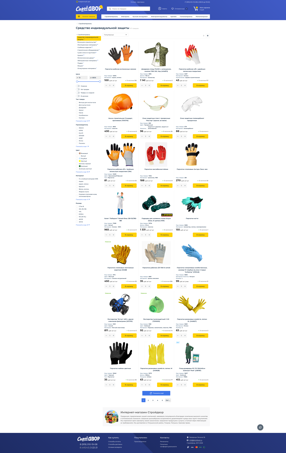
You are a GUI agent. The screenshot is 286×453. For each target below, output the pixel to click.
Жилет (81, 110)
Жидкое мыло (84, 191)
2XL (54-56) (82, 209)
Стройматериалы (111, 16)
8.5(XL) (81, 214)
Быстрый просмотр (120, 63)
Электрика (125, 16)
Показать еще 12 (82, 121)
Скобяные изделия (84, 47)
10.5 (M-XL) (82, 217)
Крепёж (173, 16)
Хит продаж (85, 89)
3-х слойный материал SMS (88, 179)
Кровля (80, 55)
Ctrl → (168, 400)
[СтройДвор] (89, 7)
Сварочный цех (84, 1)
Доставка (140, 2)
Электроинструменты (159, 16)
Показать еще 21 (82, 225)
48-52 (81, 222)
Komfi (81, 133)
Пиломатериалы (186, 16)
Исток (81, 141)
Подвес (80, 63)
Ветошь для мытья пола (87, 102)
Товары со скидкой (87, 93)
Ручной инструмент (140, 16)
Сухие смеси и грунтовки (87, 52)
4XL (80, 211)
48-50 (81, 219)
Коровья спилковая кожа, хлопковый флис (88, 195)
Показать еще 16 (82, 172)
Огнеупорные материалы (87, 68)
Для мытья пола (84, 105)
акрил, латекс (84, 184)
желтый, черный (85, 163)
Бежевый (84, 153)
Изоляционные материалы (87, 45)
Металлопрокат (202, 16)
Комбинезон (83, 115)
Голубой (84, 158)
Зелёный (84, 166)
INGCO (81, 128)
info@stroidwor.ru (195, 440)
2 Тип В (81, 206)
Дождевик (82, 107)
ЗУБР (81, 138)
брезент (82, 186)
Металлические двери (86, 58)
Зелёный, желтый (85, 169)
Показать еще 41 (82, 199)
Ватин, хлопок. (84, 189)
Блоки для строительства (87, 42)
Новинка (84, 86)
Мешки (80, 66)
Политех (82, 143)
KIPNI (81, 130)
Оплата (133, 2)
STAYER (81, 135)
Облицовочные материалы (87, 60)
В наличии (84, 96)
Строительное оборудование (88, 50)
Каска (81, 113)
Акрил (81, 181)
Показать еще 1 (81, 146)
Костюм (82, 118)
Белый (83, 156)
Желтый (84, 161)
